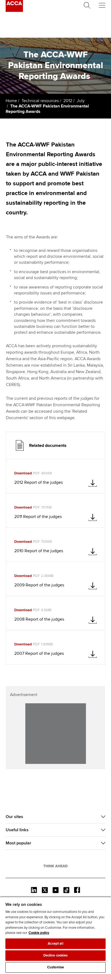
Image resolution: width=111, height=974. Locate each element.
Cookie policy (39, 933)
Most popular (18, 843)
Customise (55, 967)
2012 (67, 100)
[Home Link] (55, 866)
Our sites (14, 816)
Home (11, 100)
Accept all (55, 943)
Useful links (17, 830)
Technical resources (40, 100)
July (81, 100)
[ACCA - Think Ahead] (14, 10)
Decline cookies (55, 955)
